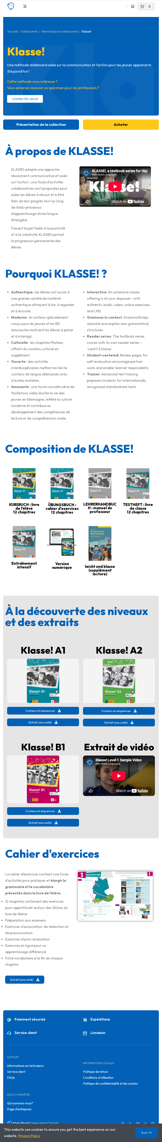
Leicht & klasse (99, 349)
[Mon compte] (132, 6)
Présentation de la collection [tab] (41, 124)
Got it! (146, 1133)
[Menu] (24, 6)
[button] (43, 711)
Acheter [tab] (121, 124)
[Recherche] (124, 6)
